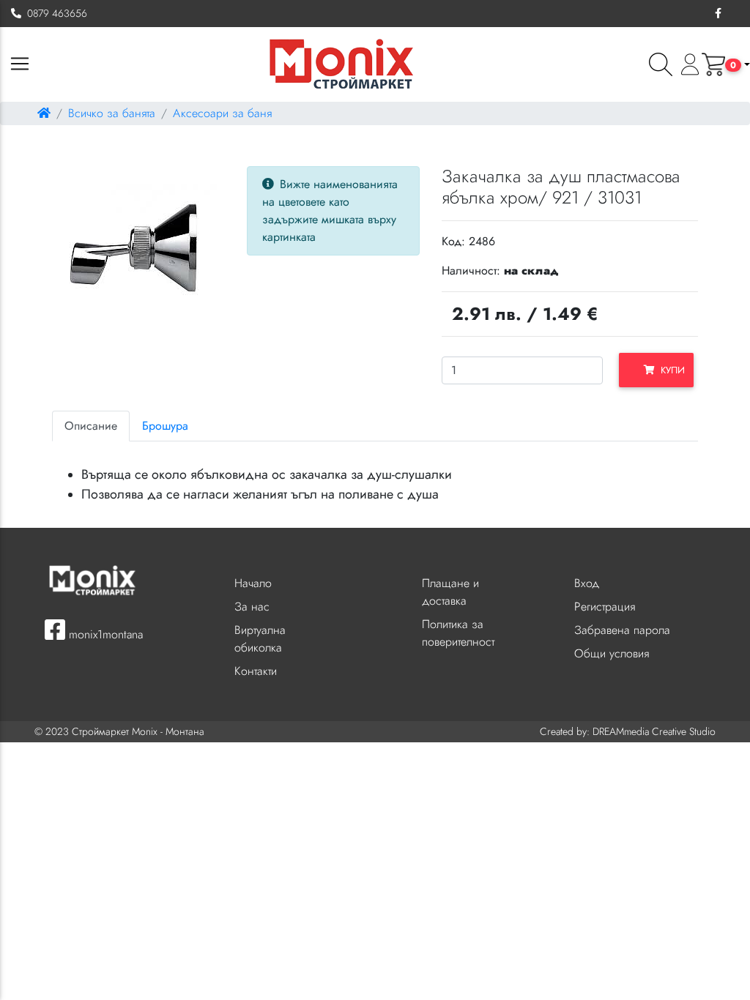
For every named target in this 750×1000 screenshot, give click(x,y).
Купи (670, 370)
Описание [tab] (90, 425)
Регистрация (604, 606)
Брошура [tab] (165, 425)
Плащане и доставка (450, 592)
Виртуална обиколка (260, 639)
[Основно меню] (20, 65)
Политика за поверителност (458, 633)
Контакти (255, 671)
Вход (586, 583)
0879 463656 (54, 13)
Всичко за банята (111, 113)
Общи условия (611, 653)
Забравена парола (622, 630)
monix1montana (104, 634)
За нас (252, 606)
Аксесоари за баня (222, 113)
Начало (253, 583)
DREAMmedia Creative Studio (654, 731)
